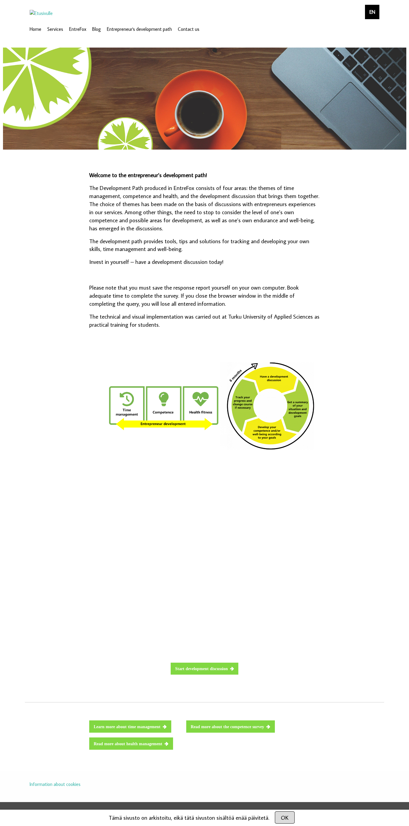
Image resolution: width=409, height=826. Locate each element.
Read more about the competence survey (227, 726)
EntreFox (77, 29)
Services (55, 29)
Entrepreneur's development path (139, 29)
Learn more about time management (127, 726)
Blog (96, 29)
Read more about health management (128, 743)
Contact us (188, 29)
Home (35, 29)
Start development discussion (201, 668)
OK (285, 817)
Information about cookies (55, 784)
